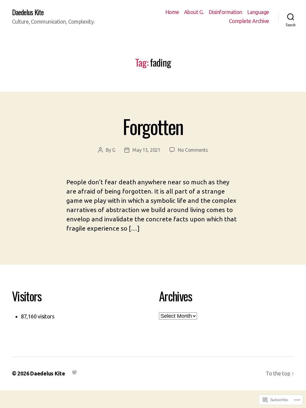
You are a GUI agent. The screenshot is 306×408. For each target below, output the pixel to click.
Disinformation (225, 12)
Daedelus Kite (28, 12)
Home (172, 12)
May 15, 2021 (146, 150)
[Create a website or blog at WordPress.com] (74, 371)
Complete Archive (249, 21)
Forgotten (153, 126)
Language (258, 12)
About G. (194, 12)
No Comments (193, 150)
